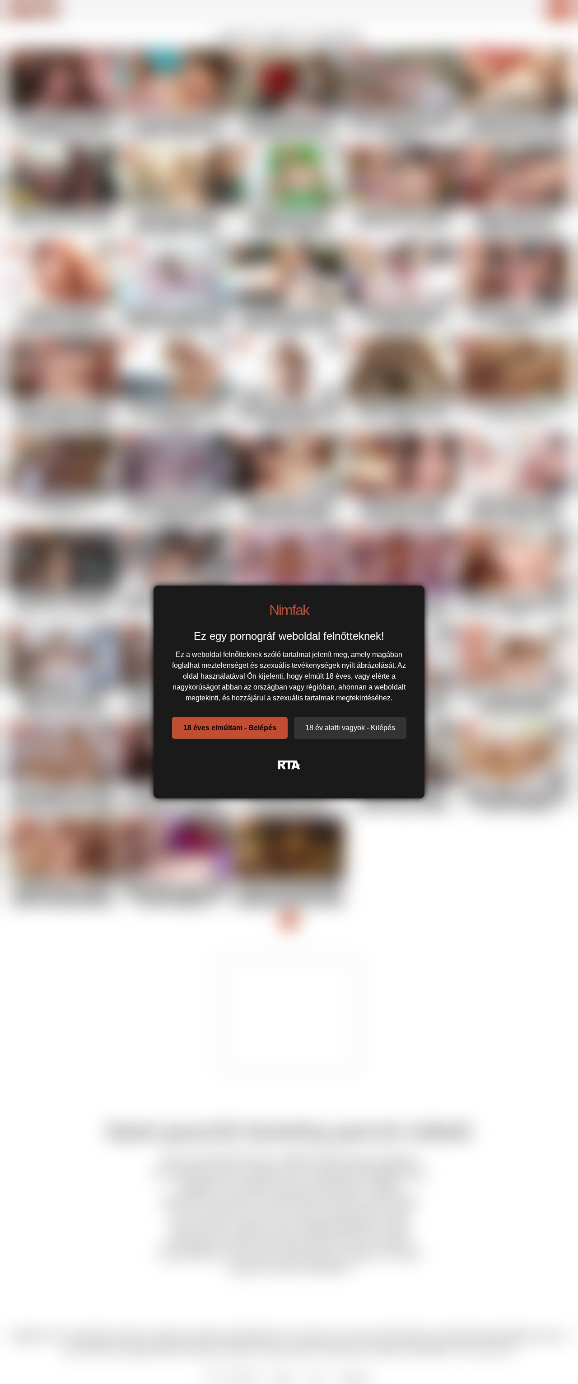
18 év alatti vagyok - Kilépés (350, 728)
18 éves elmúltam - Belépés (229, 728)
